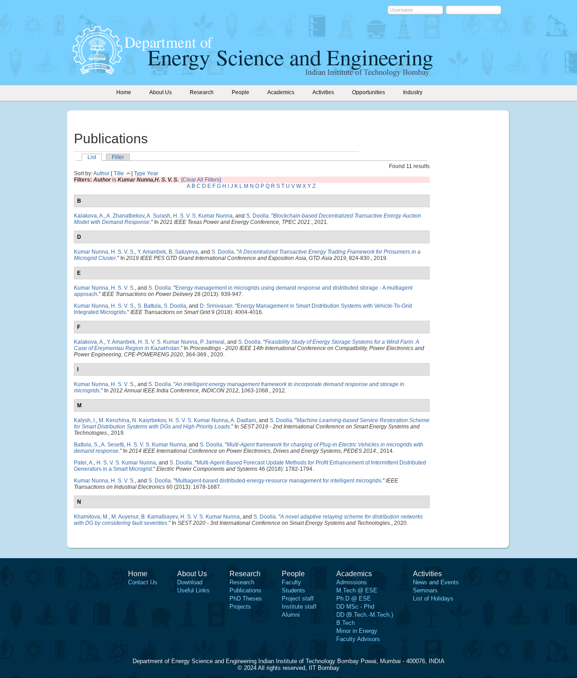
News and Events (436, 582)
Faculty (291, 582)
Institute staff (299, 606)
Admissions (351, 582)
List (91, 157)
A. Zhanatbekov (125, 216)
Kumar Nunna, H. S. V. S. (104, 252)
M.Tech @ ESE (356, 590)
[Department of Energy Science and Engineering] (97, 71)
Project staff (298, 598)
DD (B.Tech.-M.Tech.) (364, 614)
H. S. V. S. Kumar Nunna (203, 216)
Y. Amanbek (151, 252)
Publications (245, 590)
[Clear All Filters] (201, 180)
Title (119, 173)
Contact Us (142, 582)
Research (241, 582)
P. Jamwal (212, 342)
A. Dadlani (243, 420)
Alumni (291, 614)
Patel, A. (84, 463)
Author (101, 173)
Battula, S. (86, 444)
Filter (118, 157)
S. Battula (149, 306)
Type (140, 173)
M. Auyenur (124, 517)
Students (293, 590)
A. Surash (158, 216)
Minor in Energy (356, 631)
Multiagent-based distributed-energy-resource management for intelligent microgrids (278, 481)
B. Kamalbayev (159, 517)
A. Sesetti (112, 444)
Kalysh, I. (85, 420)
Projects (240, 606)
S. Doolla (257, 216)
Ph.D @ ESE (353, 598)
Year (152, 173)
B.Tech (345, 622)
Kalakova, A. (89, 216)
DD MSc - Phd (355, 606)
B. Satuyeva (183, 252)
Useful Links (193, 590)
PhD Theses (245, 598)
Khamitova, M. (91, 517)
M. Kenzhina (114, 420)
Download (189, 582)
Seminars (425, 590)
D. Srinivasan (216, 306)
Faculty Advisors (358, 639)
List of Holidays (433, 598)
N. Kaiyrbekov (149, 420)
